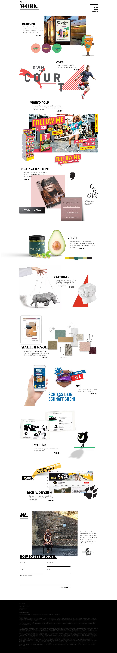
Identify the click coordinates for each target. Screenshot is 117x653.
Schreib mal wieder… (26, 575)
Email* (22, 569)
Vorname (22, 562)
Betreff (49, 569)
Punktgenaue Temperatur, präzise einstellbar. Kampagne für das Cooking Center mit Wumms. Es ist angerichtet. (66, 283)
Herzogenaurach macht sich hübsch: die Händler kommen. (67, 66)
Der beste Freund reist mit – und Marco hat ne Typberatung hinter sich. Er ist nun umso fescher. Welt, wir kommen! (48, 108)
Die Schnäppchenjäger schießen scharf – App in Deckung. (87, 390)
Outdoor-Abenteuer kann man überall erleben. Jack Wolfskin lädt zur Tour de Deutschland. (41, 498)
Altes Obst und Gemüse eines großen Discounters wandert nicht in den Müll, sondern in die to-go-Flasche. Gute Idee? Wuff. (33, 30)
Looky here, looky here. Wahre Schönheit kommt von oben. (46, 450)
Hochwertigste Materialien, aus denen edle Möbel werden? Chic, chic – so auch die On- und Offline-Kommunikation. (36, 353)
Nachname (50, 562)
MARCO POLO (39, 102)
